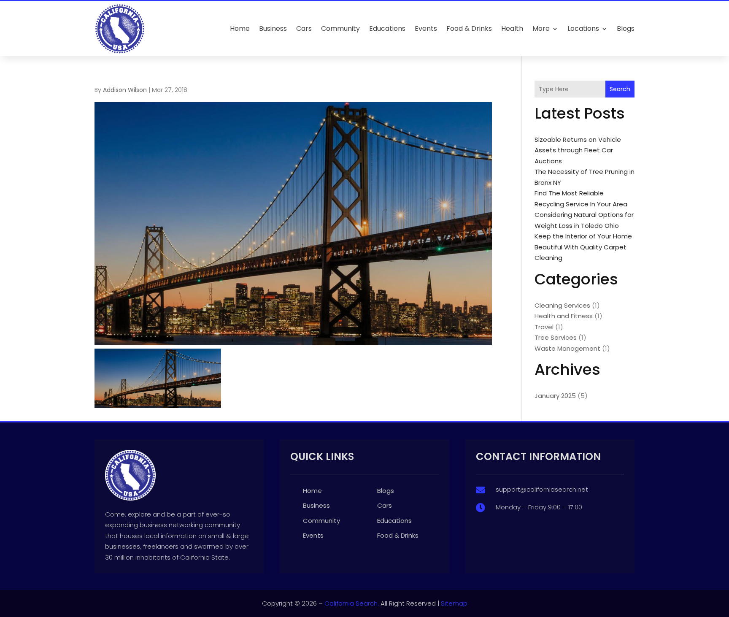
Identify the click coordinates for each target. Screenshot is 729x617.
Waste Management (567, 348)
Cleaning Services (562, 305)
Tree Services (556, 337)
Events (426, 28)
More (541, 28)
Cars (304, 28)
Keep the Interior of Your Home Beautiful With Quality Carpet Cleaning (583, 247)
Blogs (625, 28)
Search (620, 89)
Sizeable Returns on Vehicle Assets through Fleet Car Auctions (578, 150)
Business (273, 28)
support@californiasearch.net (542, 489)
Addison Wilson (125, 90)
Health (512, 28)
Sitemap (454, 603)
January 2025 (555, 395)
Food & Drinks (469, 28)
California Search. (351, 603)
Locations (583, 28)
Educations (387, 28)
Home (240, 28)
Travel (544, 326)
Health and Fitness (564, 315)
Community (340, 28)
